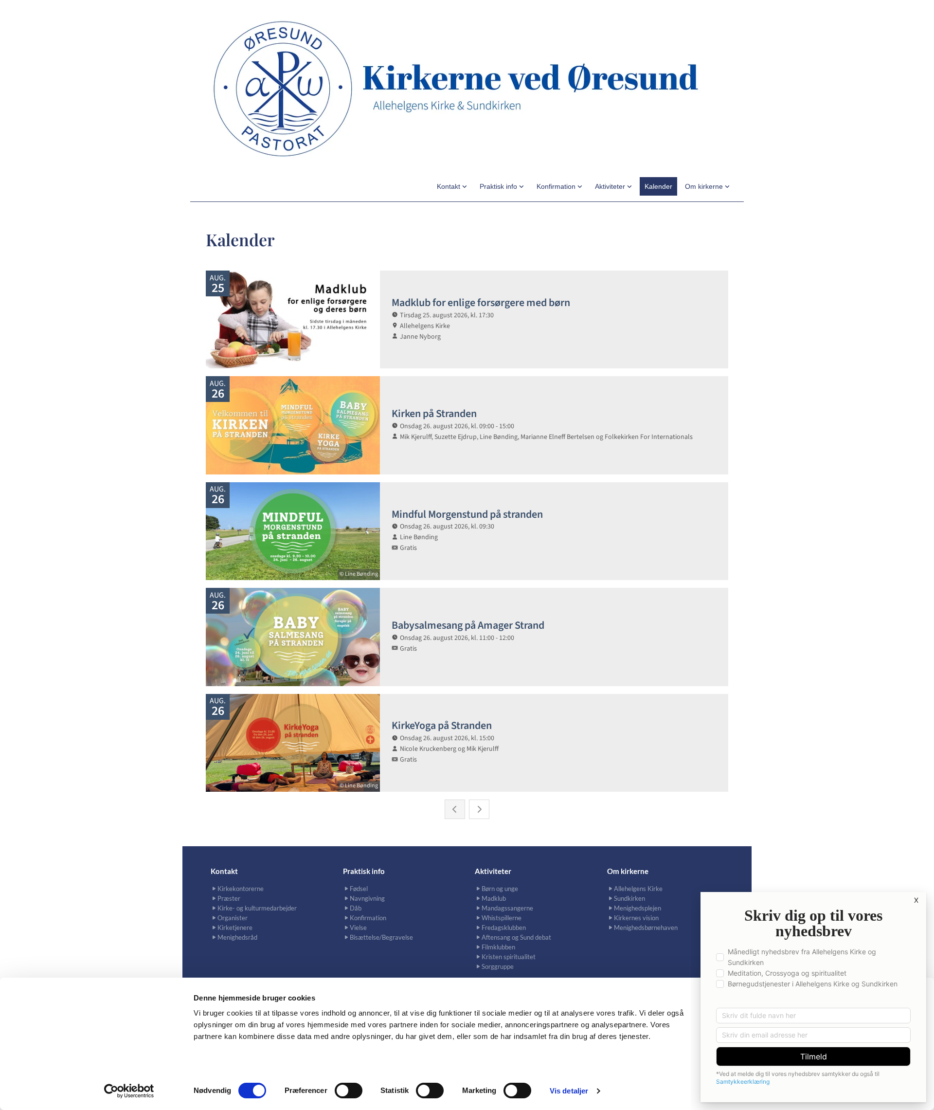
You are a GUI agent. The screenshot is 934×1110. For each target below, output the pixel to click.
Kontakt (449, 186)
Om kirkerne (705, 186)
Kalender (658, 186)
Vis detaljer (569, 1091)
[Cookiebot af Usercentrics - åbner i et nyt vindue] (129, 1091)
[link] (452, 186)
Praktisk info (499, 186)
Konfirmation (557, 186)
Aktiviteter (611, 186)
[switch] (348, 1090)
